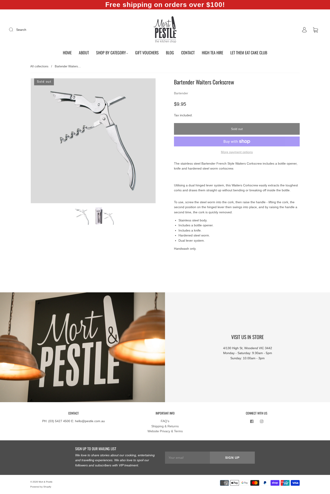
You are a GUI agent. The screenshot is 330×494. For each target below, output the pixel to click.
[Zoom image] (93, 141)
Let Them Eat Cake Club (248, 52)
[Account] (304, 30)
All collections (39, 66)
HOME (67, 52)
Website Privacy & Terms (165, 431)
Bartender (181, 93)
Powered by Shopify (40, 486)
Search (21, 29)
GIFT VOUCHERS (147, 52)
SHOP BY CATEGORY (111, 52)
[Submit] (14, 29)
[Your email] (187, 458)
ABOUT (84, 52)
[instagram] (261, 421)
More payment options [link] (237, 152)
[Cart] (315, 30)
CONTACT (188, 52)
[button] (43, 141)
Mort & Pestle (46, 482)
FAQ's (165, 421)
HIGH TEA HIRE (212, 52)
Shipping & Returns (165, 426)
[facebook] (252, 421)
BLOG (170, 52)
